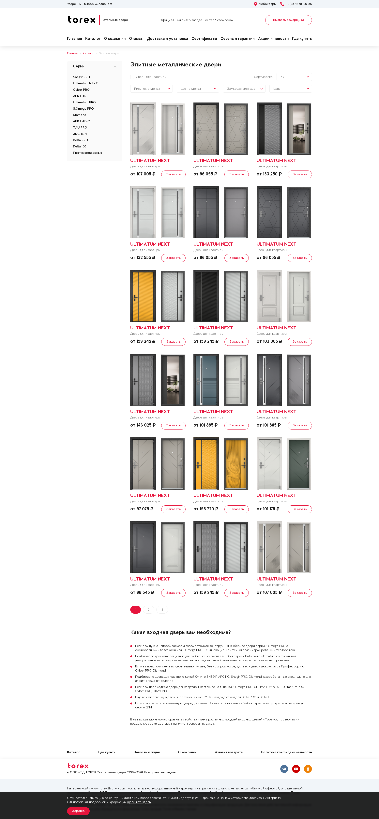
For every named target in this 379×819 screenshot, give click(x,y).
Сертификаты (204, 39)
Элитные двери (109, 53)
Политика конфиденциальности (286, 752)
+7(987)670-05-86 (299, 4)
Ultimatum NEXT (85, 83)
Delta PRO (80, 140)
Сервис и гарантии (237, 39)
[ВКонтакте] (284, 769)
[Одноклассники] (308, 769)
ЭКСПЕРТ (80, 134)
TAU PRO (80, 128)
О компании (115, 39)
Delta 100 (79, 146)
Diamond (79, 115)
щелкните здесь (139, 802)
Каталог (92, 39)
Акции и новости (273, 39)
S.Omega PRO (83, 109)
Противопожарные (87, 153)
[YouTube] (296, 769)
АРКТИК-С (81, 121)
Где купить (302, 39)
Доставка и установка (167, 39)
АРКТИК (79, 96)
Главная (74, 39)
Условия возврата (229, 752)
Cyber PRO (81, 90)
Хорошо (78, 811)
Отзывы (136, 39)
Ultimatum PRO (84, 102)
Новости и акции (147, 752)
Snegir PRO (81, 77)
